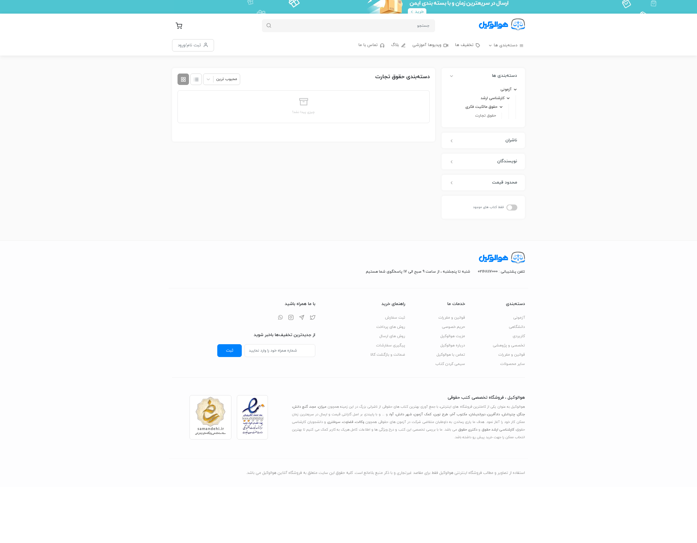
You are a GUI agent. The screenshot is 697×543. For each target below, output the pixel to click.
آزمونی (519, 317)
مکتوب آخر (458, 414)
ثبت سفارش (395, 317)
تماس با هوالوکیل (450, 354)
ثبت (229, 350)
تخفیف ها (464, 45)
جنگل (521, 414)
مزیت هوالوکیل (452, 336)
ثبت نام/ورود (189, 45)
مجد (313, 406)
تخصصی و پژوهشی (509, 345)
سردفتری (333, 422)
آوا (392, 414)
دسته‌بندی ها (505, 45)
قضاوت (348, 422)
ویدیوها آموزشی (426, 45)
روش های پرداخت (390, 327)
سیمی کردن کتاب (450, 364)
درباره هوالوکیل (452, 345)
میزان (322, 406)
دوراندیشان (477, 414)
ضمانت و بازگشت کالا (387, 354)
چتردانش (508, 414)
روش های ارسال (392, 336)
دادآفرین (493, 414)
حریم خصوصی (453, 327)
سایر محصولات (512, 364)
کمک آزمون (423, 414)
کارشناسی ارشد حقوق (498, 429)
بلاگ (395, 45)
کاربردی (519, 336)
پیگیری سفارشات (390, 345)
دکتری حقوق (467, 429)
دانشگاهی (517, 327)
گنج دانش (300, 406)
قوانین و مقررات (511, 354)
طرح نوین (441, 414)
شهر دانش (404, 414)
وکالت (359, 422)
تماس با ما (368, 45)
